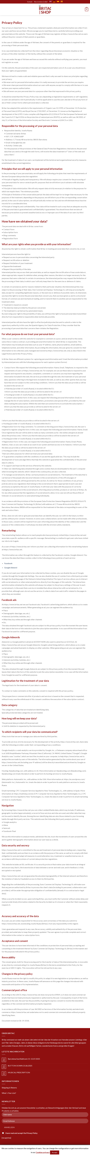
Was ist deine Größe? (41, 2)
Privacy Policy (32, 1133)
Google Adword (10, 567)
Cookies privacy (43, 1152)
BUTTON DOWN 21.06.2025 (20, 1065)
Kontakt (29, 2)
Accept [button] (54, 1152)
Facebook (8, 563)
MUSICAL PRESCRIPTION (19, 1072)
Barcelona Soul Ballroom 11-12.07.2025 (24, 1059)
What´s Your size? (9, 1093)
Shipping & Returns (9, 1087)
